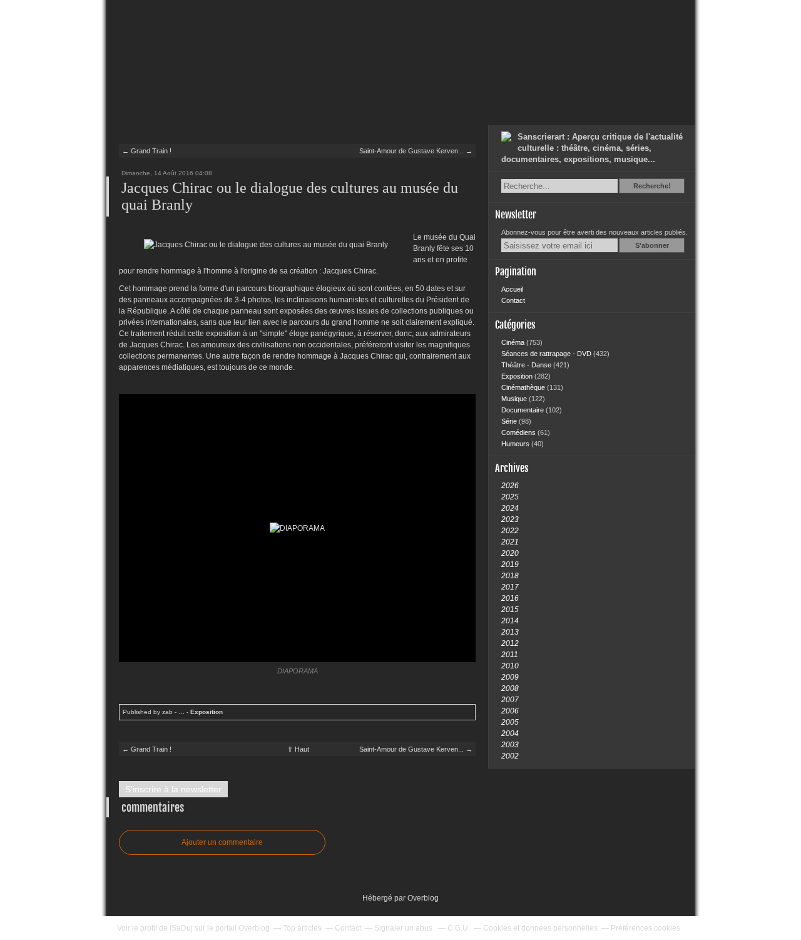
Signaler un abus (404, 928)
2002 (510, 756)
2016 (510, 598)
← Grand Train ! (146, 151)
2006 (510, 711)
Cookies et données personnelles (540, 928)
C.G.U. (458, 928)
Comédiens (519, 432)
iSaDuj (181, 928)
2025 (510, 497)
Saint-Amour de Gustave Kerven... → (415, 151)
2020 (510, 553)
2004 (510, 733)
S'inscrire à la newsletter (173, 789)
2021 (510, 542)
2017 (510, 587)
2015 (510, 609)
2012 (510, 643)
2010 (510, 666)
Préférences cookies (645, 928)
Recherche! (652, 186)
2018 (510, 575)
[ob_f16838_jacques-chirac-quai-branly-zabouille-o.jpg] (266, 244)
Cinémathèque (524, 387)
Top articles (302, 928)
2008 (510, 688)
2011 (509, 654)
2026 (510, 485)
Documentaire (523, 410)
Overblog (423, 898)
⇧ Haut (298, 749)
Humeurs (516, 443)
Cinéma (513, 342)
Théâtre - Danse (527, 365)
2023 (510, 519)
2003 (510, 744)
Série (510, 421)
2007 (510, 699)
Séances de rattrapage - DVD (547, 353)
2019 (510, 564)
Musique (515, 398)
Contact (513, 300)
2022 (510, 530)
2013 (510, 632)
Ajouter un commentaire (222, 842)
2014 (510, 620)
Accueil (512, 289)
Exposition (206, 711)
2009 (510, 677)
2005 (510, 722)
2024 (510, 508)
